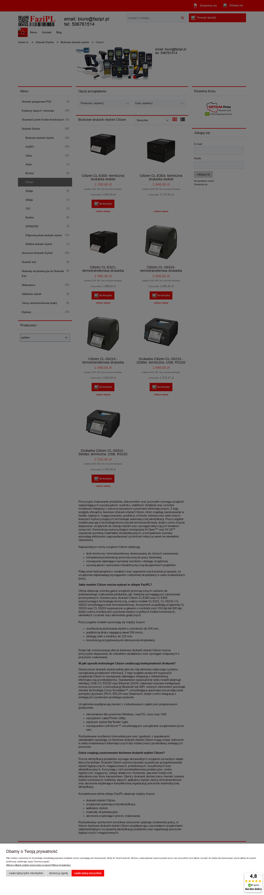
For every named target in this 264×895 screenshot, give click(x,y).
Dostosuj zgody (58, 873)
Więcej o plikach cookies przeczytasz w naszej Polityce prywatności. (38, 865)
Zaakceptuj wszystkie (87, 873)
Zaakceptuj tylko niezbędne (26, 873)
